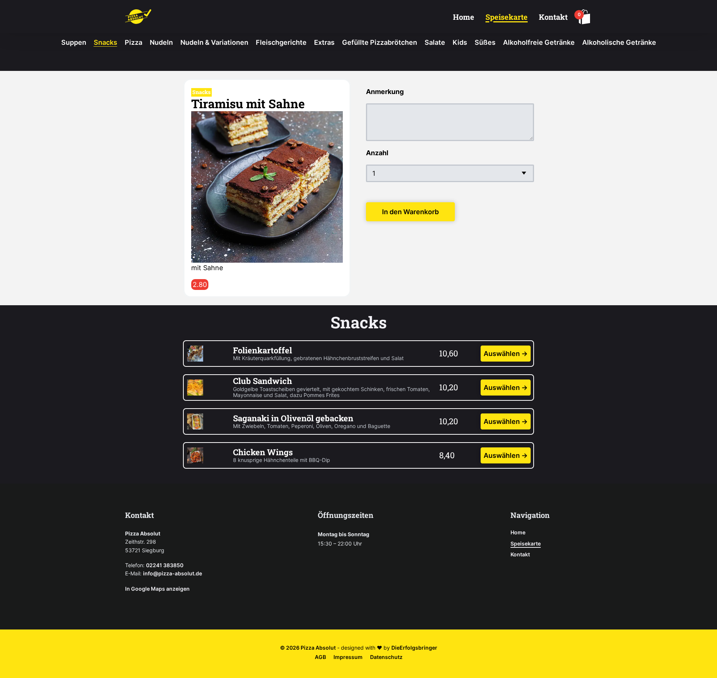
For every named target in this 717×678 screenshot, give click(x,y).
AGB (320, 657)
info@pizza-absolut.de (172, 573)
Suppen (73, 42)
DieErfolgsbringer (414, 647)
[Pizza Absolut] (138, 16)
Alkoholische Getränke (619, 42)
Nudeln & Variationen (214, 42)
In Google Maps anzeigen (157, 588)
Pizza (133, 42)
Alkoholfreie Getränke (539, 42)
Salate (435, 42)
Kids (460, 42)
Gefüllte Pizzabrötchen (379, 42)
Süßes (485, 42)
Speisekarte (506, 17)
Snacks (105, 42)
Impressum (348, 657)
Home (463, 17)
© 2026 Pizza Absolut (308, 647)
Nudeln (161, 42)
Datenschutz (386, 657)
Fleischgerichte (281, 42)
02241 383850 (164, 565)
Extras (324, 42)
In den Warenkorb (410, 212)
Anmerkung (385, 92)
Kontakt (553, 17)
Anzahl (377, 153)
